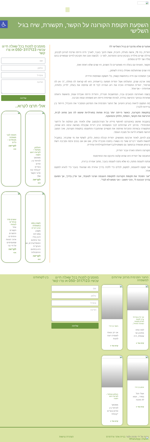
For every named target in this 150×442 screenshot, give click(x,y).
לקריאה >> (36, 181)
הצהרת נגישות (66, 436)
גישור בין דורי (113, 326)
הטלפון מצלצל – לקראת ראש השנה (35, 151)
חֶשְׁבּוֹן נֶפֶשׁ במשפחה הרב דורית (36, 225)
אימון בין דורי (139, 387)
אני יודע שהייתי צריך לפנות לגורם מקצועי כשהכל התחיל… (138, 320)
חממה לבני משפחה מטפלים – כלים (11, 138)
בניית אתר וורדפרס (115, 436)
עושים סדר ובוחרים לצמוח (11, 222)
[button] (67, 9)
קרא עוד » (140, 343)
